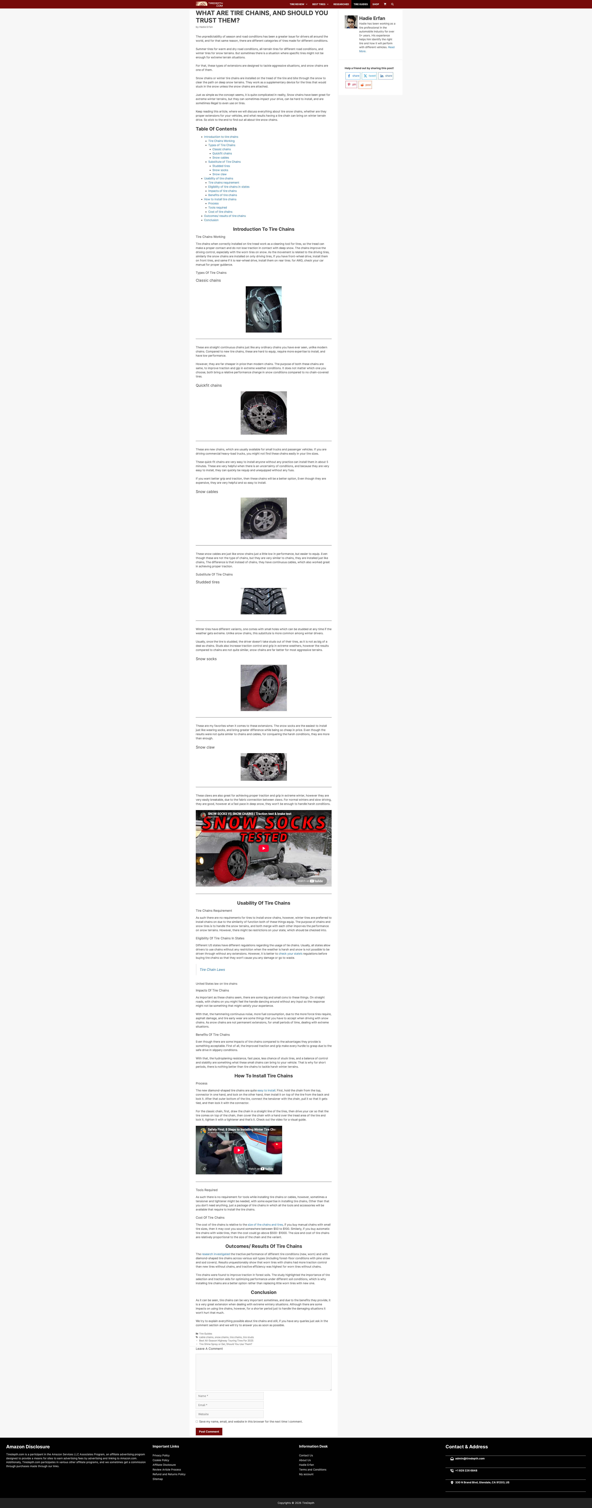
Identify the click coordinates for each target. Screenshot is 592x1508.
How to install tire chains (220, 199)
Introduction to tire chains (221, 136)
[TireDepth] (210, 4)
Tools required (217, 207)
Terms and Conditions (312, 1469)
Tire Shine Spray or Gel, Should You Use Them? (225, 1344)
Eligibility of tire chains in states (228, 186)
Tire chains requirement (223, 182)
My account (306, 1474)
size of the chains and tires (265, 1224)
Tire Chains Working (221, 141)
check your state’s (290, 953)
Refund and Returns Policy (169, 1474)
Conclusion (211, 220)
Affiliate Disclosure (164, 1464)
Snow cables (220, 157)
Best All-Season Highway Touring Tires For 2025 (226, 1340)
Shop (375, 4)
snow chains (222, 1337)
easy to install (266, 1090)
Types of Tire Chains (221, 145)
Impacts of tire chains (222, 190)
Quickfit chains (222, 153)
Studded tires (221, 166)
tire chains (236, 1337)
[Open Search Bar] (392, 4)
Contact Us (306, 1455)
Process (213, 203)
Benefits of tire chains (222, 195)
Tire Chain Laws (212, 970)
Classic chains (221, 149)
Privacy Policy (161, 1455)
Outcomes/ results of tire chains (225, 215)
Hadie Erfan (306, 1464)
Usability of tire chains (218, 178)
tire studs (248, 1337)
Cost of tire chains (220, 211)
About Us (305, 1460)
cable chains (206, 1337)
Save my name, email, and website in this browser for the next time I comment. (251, 1421)
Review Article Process (167, 1469)
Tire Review (297, 4)
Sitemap (158, 1479)
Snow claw (219, 174)
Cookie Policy (161, 1460)
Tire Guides (361, 4)
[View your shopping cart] (385, 4)
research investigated (215, 1254)
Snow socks (220, 170)
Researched (341, 4)
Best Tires (318, 4)
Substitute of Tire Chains (224, 161)
